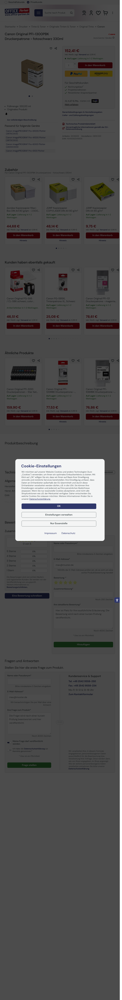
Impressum (50, 533)
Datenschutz (68, 533)
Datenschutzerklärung (40, 499)
